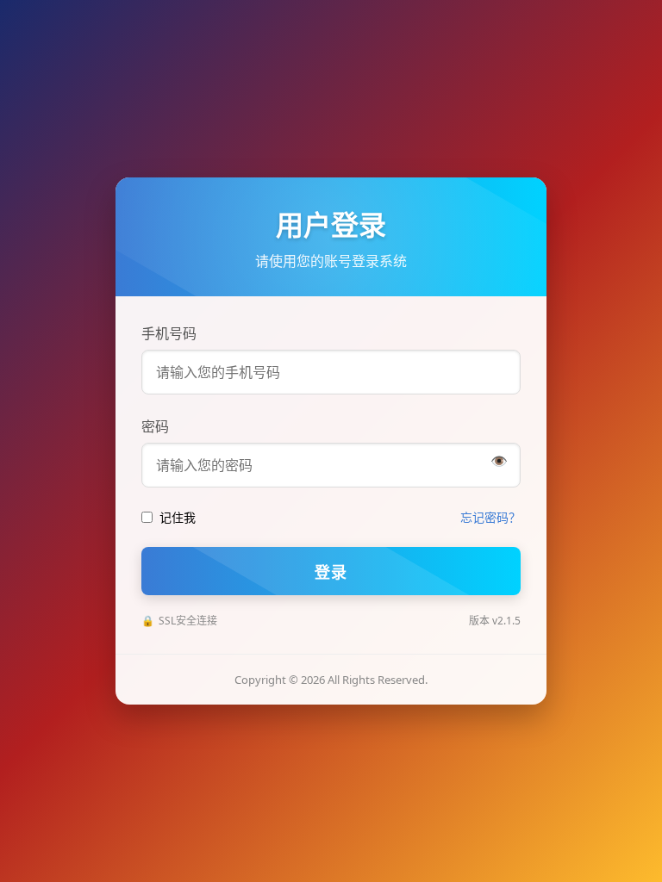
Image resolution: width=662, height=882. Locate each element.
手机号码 (169, 333)
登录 (331, 572)
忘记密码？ (490, 517)
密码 (155, 426)
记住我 (177, 517)
